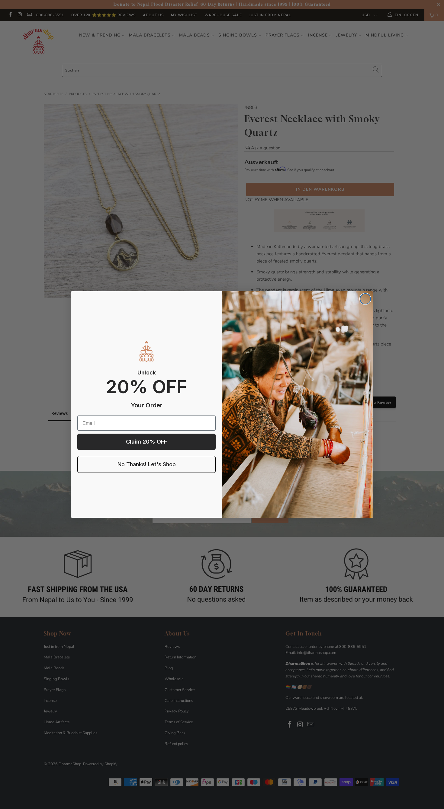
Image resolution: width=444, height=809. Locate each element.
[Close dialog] (365, 299)
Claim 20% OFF (146, 441)
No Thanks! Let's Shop (146, 464)
